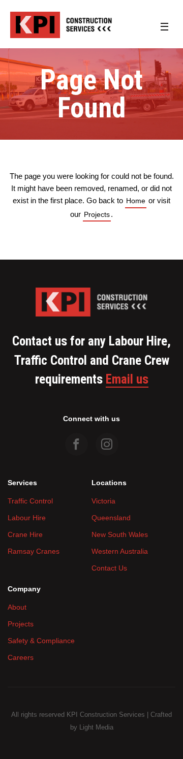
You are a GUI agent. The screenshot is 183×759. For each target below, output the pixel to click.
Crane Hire (25, 534)
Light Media (96, 727)
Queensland (111, 518)
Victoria (103, 501)
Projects (97, 214)
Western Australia (120, 551)
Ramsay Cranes (33, 551)
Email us (127, 379)
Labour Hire (27, 518)
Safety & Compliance (41, 641)
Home (135, 201)
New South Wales (120, 534)
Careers (21, 657)
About (17, 607)
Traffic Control (30, 501)
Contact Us (109, 568)
